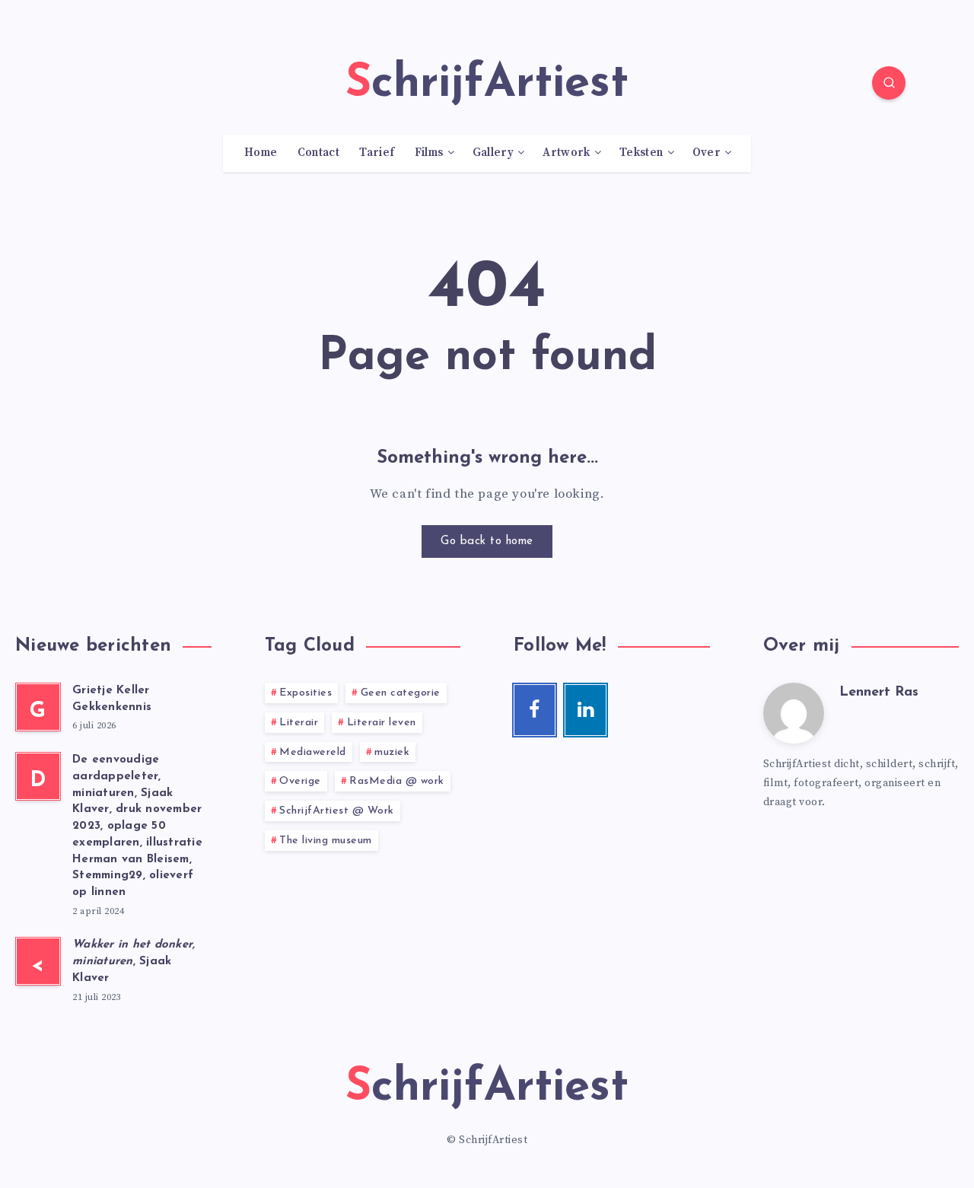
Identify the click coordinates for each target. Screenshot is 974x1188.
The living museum (325, 840)
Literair (298, 722)
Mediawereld (312, 752)
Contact (318, 153)
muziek (391, 752)
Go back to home (487, 541)
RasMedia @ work (396, 781)
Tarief (376, 153)
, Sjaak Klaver (133, 961)
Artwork (566, 153)
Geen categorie (401, 693)
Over (706, 153)
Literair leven (381, 722)
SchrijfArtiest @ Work (336, 811)
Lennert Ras (878, 692)
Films (429, 153)
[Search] (889, 83)
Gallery (493, 153)
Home (260, 153)
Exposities (305, 693)
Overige (300, 781)
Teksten (641, 153)
